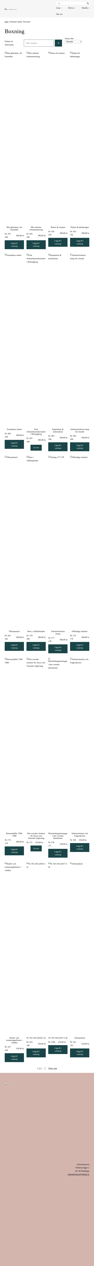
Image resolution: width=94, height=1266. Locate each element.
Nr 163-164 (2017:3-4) (57, 1038)
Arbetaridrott (79, 1038)
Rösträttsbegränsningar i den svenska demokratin (57, 835)
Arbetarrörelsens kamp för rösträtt (79, 430)
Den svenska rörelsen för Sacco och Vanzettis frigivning (36, 835)
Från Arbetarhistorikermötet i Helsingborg (36, 431)
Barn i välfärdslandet (36, 631)
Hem (6, 22)
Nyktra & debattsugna (79, 227)
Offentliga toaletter (80, 631)
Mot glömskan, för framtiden (14, 228)
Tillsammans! (14, 631)
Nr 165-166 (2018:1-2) (36, 1038)
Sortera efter (69, 38)
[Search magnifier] (87, 3)
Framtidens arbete (14, 429)
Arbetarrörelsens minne (58, 632)
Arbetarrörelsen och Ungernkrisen (79, 834)
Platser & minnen (58, 227)
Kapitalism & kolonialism (58, 430)
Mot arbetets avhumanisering (36, 228)
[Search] (58, 43)
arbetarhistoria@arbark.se (78, 1174)
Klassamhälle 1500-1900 (14, 834)
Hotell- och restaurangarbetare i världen (14, 1040)
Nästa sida (52, 1068)
